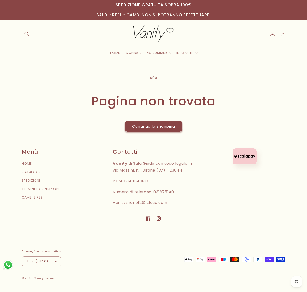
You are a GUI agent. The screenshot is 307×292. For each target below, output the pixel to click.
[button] (27, 34)
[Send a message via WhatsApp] (8, 264)
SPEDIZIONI (31, 180)
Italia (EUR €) (37, 261)
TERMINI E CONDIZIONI (40, 189)
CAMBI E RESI (32, 197)
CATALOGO (32, 171)
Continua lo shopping (153, 126)
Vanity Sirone (44, 278)
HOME (27, 163)
